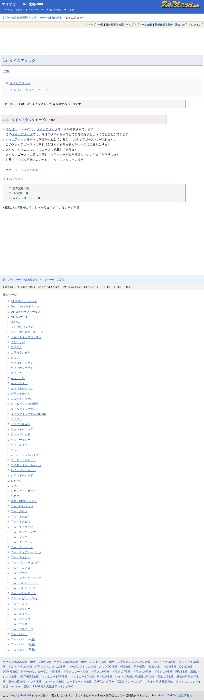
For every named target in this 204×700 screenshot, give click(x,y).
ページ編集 (145, 24)
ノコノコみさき (20, 424)
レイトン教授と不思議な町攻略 (134, 676)
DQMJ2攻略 (10, 671)
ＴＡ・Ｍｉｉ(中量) (23, 639)
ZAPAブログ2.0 (104, 681)
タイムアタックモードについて (35, 89)
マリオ (10, 129)
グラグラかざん (20, 393)
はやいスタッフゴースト (26, 337)
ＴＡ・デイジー (20, 557)
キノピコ (16, 373)
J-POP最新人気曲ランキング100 (52, 686)
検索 (121, 24)
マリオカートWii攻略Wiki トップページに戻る (35, 279)
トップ (92, 24)
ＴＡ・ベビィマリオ (23, 593)
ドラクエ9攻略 (163, 671)
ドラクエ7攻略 (121, 671)
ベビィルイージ (20, 444)
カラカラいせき (20, 352)
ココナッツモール (22, 398)
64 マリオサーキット (24, 301)
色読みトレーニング (129, 681)
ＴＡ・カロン (19, 511)
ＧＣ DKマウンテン (24, 501)
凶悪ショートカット (23, 490)
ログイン (196, 24)
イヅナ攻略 (35, 681)
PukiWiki (25, 695)
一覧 (100, 24)
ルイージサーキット (23, 470)
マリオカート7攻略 (82, 676)
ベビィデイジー (20, 439)
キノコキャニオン (22, 362)
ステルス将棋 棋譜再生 (158, 681)
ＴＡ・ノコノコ (20, 567)
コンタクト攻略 (54, 681)
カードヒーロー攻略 (79, 681)
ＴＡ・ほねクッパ (22, 506)
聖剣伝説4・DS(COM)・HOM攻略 (155, 666)
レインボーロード (22, 475)
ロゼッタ (16, 480)
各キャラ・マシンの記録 (22, 170)
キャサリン (18, 378)
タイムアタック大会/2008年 (28, 414)
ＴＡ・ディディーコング (26, 552)
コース (46, 149)
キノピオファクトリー (25, 367)
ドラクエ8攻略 (142, 671)
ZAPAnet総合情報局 (15, 17)
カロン (15, 357)
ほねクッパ (18, 342)
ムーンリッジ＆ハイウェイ (27, 455)
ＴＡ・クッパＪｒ (22, 542)
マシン (87, 154)
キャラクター (57, 154)
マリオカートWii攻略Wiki (22, 4)
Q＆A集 (15, 321)
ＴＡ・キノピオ (20, 516)
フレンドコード (20, 434)
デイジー (16, 419)
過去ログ (180, 24)
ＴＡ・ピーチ (19, 572)
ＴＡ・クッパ (19, 536)
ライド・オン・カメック (26, 465)
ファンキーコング (22, 429)
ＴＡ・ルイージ (20, 613)
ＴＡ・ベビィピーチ (23, 588)
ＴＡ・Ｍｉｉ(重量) (23, 649)
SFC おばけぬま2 (22, 327)
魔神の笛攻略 (16, 681)
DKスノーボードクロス (25, 306)
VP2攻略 (125, 666)
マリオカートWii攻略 (54, 676)
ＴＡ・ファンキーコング (26, 577)
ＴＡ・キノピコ (20, 521)
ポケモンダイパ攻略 (93, 661)
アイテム (16, 347)
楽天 (27, 686)
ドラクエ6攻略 (100, 671)
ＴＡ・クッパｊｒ (22, 547)
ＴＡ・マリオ (19, 603)
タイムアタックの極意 (68, 159)
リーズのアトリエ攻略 (82, 666)
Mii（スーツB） (20, 316)
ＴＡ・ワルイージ (22, 629)
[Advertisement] (102, 39)
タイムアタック (22, 61)
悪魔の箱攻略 (165, 676)
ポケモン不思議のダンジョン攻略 (130, 661)
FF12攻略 (181, 671)
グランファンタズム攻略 (50, 666)
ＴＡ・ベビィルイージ (25, 598)
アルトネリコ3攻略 (20, 666)
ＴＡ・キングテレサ (23, 531)
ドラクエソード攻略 (75, 671)
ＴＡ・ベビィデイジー (25, 583)
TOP (6, 71)
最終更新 (111, 24)
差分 (170, 24)
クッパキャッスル (22, 388)
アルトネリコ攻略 (164, 661)
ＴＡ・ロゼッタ (20, 618)
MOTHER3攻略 (29, 676)
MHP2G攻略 (105, 676)
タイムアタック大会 (23, 408)
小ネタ (15, 496)
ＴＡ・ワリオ (19, 623)
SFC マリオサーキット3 (27, 332)
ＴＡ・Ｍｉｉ (19, 634)
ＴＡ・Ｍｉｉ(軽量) (23, 644)
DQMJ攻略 (186, 666)
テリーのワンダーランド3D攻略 (41, 671)
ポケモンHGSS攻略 (15, 661)
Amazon (16, 686)
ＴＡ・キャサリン (22, 526)
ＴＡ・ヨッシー (20, 608)
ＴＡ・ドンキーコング (25, 562)
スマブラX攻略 (108, 666)
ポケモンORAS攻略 (66, 661)
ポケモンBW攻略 (40, 661)
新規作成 (160, 24)
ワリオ (15, 485)
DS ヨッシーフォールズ (25, 311)
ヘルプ (130, 24)
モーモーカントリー (23, 460)
